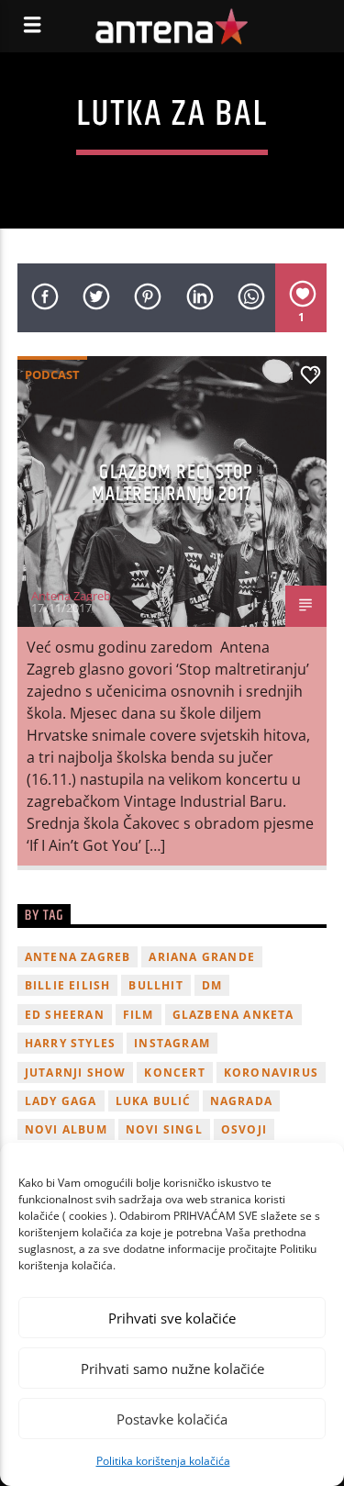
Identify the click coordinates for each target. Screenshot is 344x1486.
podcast (52, 374)
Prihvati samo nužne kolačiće (172, 1368)
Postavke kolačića (172, 1419)
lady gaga (61, 1101)
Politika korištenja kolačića (163, 1461)
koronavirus (271, 1072)
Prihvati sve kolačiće (172, 1318)
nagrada (241, 1101)
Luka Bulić (154, 1101)
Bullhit (155, 985)
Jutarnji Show (76, 1072)
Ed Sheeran (65, 1014)
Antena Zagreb (71, 595)
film (138, 1014)
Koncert (174, 1072)
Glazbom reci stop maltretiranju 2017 (173, 483)
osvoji (244, 1129)
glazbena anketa (233, 1014)
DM (212, 985)
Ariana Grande (202, 957)
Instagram (172, 1043)
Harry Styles (70, 1043)
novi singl (164, 1129)
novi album (66, 1129)
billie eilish (68, 985)
